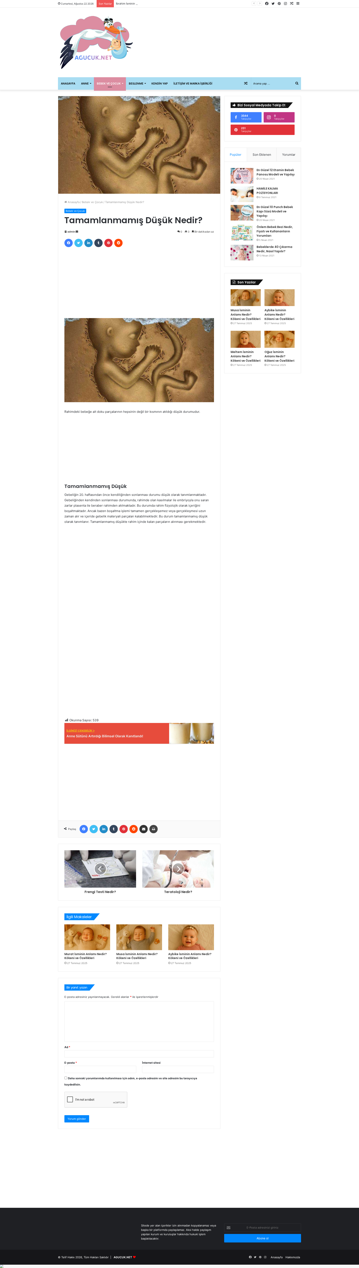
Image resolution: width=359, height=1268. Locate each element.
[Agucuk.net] (96, 42)
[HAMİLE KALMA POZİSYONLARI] (242, 194)
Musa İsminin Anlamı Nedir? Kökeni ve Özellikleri (137, 956)
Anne (85, 83)
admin (71, 231)
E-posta (70, 1062)
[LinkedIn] (88, 243)
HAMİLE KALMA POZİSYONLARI (267, 190)
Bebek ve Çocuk (109, 83)
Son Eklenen (262, 155)
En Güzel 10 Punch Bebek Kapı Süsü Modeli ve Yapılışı (275, 211)
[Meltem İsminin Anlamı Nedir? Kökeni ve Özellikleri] (246, 339)
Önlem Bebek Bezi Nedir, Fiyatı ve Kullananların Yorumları (275, 231)
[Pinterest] (108, 243)
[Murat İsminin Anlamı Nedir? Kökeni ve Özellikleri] (87, 937)
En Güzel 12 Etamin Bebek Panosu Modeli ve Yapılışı (276, 172)
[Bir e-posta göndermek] (77, 231)
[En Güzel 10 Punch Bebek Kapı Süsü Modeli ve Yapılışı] (242, 213)
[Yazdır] (153, 829)
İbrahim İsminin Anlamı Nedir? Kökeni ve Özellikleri (148, 3)
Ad (67, 1047)
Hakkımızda (292, 1257)
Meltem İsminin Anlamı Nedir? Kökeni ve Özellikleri (246, 356)
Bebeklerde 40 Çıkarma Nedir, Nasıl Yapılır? (274, 249)
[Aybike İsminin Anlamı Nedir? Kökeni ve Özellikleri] (191, 937)
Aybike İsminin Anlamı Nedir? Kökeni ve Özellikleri (189, 956)
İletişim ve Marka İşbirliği (192, 83)
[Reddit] (118, 243)
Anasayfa (68, 83)
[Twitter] (78, 243)
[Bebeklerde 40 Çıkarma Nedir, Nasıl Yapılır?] (242, 252)
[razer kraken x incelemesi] (179, 1266)
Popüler (235, 155)
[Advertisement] (221, 41)
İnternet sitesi (151, 1062)
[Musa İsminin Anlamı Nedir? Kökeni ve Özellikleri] (139, 937)
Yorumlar (288, 155)
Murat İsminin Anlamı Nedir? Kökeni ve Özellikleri (85, 956)
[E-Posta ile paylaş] (143, 829)
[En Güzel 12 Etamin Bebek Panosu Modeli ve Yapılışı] (242, 176)
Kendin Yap (159, 83)
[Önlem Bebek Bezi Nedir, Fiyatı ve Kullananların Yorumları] (242, 232)
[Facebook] (68, 243)
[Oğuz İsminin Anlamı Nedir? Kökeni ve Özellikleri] (279, 339)
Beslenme (136, 83)
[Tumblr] (98, 243)
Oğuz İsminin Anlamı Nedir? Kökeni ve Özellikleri (279, 356)
